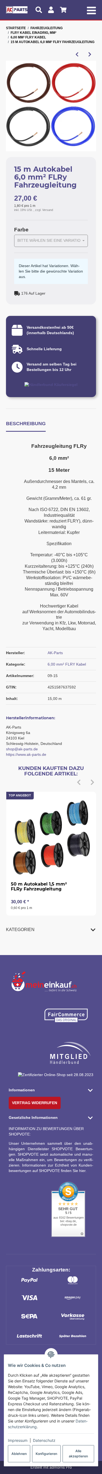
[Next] (92, 782)
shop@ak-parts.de (22, 749)
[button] (51, 929)
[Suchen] (39, 10)
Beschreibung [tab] (26, 423)
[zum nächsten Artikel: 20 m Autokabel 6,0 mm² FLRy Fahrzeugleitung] (89, 54)
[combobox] (51, 241)
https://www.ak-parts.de (26, 754)
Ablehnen (19, 1454)
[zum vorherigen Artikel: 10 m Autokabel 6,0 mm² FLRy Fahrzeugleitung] (76, 54)
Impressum (17, 1440)
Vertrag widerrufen (34, 1103)
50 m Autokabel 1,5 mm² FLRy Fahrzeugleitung (39, 886)
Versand (47, 210)
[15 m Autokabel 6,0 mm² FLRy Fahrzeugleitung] (51, 106)
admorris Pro (61, 1467)
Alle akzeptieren (78, 1453)
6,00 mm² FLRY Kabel (67, 664)
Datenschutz (44, 1440)
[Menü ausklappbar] (91, 10)
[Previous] (78, 782)
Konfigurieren (46, 1454)
